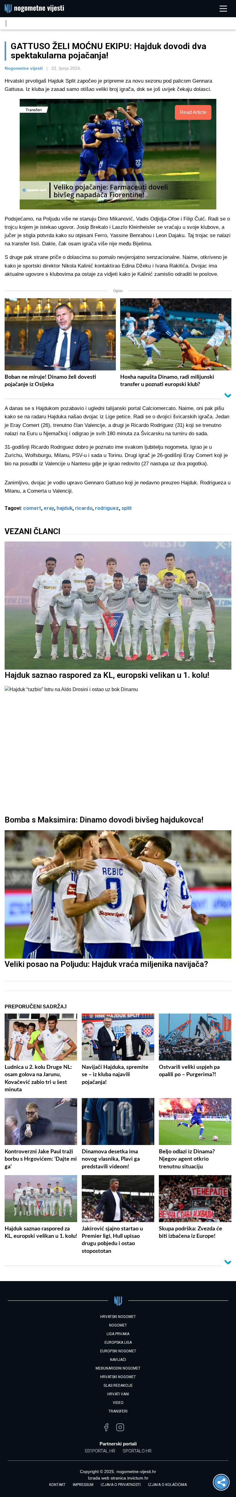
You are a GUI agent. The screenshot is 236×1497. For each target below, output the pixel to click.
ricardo (83, 508)
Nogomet (118, 1325)
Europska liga (118, 1342)
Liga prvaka (118, 1334)
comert (32, 508)
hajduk (65, 508)
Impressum (83, 1485)
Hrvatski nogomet (118, 1377)
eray (49, 508)
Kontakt (57, 1485)
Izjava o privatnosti (121, 1485)
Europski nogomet (118, 1351)
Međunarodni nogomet (118, 1368)
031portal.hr (100, 1451)
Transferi (118, 1411)
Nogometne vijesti (24, 68)
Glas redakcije (118, 1385)
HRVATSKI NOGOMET (118, 1317)
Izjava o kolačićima (167, 1485)
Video (118, 1403)
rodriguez (107, 508)
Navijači (118, 1360)
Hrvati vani (118, 1394)
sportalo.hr (137, 1451)
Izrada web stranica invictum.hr (118, 1478)
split (126, 508)
